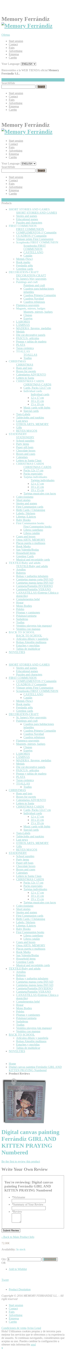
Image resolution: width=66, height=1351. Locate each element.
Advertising (15, 50)
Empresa (14, 54)
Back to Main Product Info (17, 1236)
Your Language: (10, 63)
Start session (16, 41)
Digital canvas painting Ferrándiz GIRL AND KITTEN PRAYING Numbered (35, 1068)
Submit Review (11, 1230)
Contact (13, 44)
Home (12, 1063)
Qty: (4, 1259)
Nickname (18, 1197)
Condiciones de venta (13, 1328)
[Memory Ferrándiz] (26, 25)
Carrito (13, 57)
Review (17, 1211)
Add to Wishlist (18, 1269)
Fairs (11, 47)
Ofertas (5, 34)
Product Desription (20, 1289)
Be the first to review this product (20, 1161)
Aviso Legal (34, 1328)
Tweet (5, 1279)
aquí (33, 1344)
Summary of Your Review (27, 1204)
